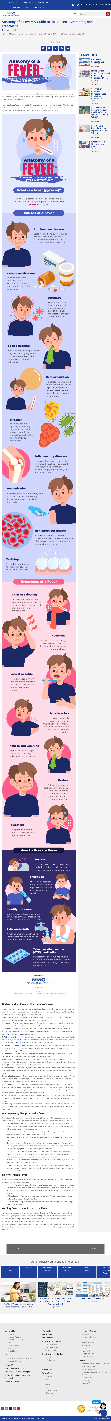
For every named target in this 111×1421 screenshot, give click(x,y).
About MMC (10, 1331)
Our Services (47, 1338)
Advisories (48, 1376)
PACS (46, 1366)
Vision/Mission (13, 1351)
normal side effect (36, 1054)
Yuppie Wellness (87, 1356)
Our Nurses (47, 1334)
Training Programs (88, 1377)
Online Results (28, 2)
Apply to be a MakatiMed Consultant (20, 1358)
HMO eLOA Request (88, 1369)
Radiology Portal (38, 7)
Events (47, 1382)
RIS (46, 1363)
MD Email (48, 1357)
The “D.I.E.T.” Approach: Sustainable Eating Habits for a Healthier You (99, 94)
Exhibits (47, 1385)
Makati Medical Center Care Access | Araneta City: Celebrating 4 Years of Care (100, 75)
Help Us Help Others (88, 1366)
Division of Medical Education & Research (96, 1364)
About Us (11, 1334)
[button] (75, 14)
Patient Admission (51, 1344)
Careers (8, 1355)
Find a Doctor (13, 2)
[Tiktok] (14, 1408)
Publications (49, 1393)
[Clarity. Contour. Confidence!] (92, 1289)
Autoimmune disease (12, 1037)
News (46, 1387)
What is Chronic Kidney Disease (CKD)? (98, 144)
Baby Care (85, 1334)
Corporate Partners (14, 1337)
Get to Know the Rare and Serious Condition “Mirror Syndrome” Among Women (99, 112)
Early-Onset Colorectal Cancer (99, 60)
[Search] (108, 14)
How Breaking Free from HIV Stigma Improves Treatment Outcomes (100, 129)
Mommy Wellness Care (89, 1343)
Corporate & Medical (14, 1361)
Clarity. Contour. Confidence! (92, 1298)
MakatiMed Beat (12, 1382)
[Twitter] (78, 5)
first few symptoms (23, 1043)
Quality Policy (12, 1348)
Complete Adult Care (89, 1337)
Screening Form (87, 1383)
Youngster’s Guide (88, 1354)
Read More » (95, 66)
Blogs (46, 1379)
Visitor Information (51, 1350)
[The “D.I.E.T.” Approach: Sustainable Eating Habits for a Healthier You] (18, 1292)
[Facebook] (73, 5)
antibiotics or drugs (11, 1051)
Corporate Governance (14, 1368)
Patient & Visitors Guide (52, 1341)
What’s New (47, 1373)
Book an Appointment (20, 7)
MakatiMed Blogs (16, 34)
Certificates (86, 1380)
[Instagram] (10, 1408)
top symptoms (24, 1171)
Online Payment (42, 2)
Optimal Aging (86, 1345)
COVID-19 (38, 1098)
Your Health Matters (87, 1331)
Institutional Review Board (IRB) (18, 1372)
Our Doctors (47, 1331)
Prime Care (85, 1348)
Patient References (51, 1347)
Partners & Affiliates (14, 1345)
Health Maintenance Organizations (19, 1340)
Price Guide (47, 1370)
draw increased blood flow (13, 1034)
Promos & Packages (51, 1390)
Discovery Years (87, 1340)
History (10, 1343)
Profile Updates (50, 1360)
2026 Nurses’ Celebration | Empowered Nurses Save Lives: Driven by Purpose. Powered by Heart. (55, 1301)
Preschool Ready (87, 1351)
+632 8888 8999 (105, 5)
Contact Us (10, 1365)
